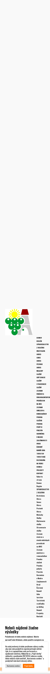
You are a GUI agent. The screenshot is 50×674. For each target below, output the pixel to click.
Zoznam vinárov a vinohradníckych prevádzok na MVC (43, 540)
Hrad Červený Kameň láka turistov (40, 591)
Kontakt (40, 473)
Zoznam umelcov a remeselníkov (42, 410)
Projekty (40, 470)
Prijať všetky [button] (28, 666)
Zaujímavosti (42, 440)
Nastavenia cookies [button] (13, 666)
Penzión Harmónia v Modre (40, 433)
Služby (39, 374)
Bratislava (41, 351)
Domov (39, 338)
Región (39, 341)
